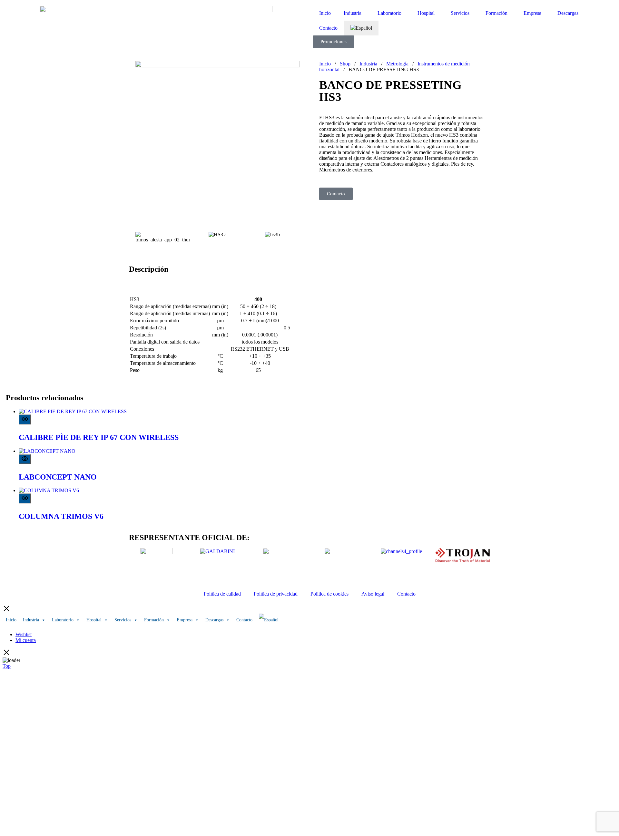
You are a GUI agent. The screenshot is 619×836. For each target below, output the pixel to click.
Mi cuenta (25, 640)
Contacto (328, 28)
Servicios (460, 13)
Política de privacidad (276, 594)
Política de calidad (222, 594)
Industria (352, 13)
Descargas (567, 13)
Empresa (532, 13)
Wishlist (23, 634)
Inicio (325, 13)
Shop (345, 63)
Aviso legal (372, 594)
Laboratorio (389, 13)
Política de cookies (329, 594)
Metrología (397, 63)
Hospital (426, 13)
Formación (496, 13)
